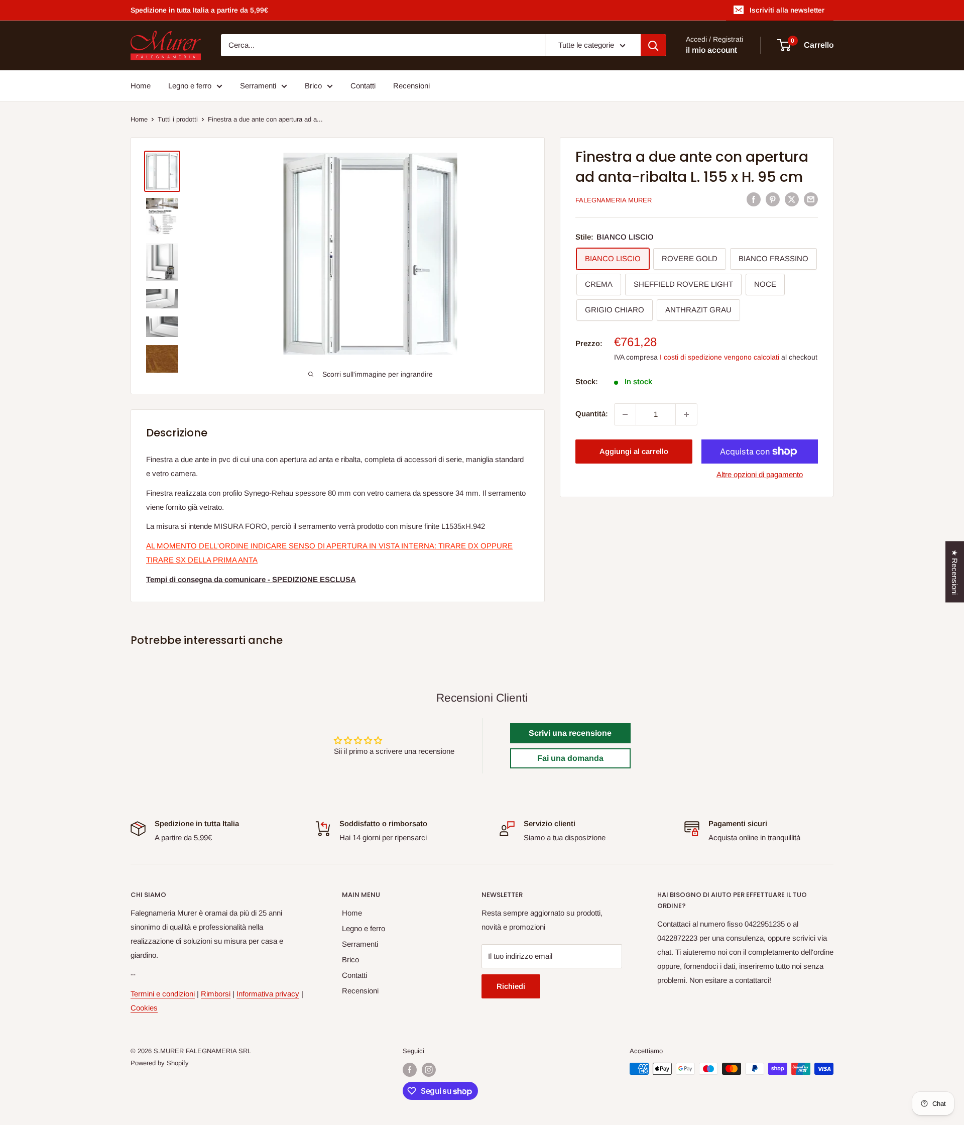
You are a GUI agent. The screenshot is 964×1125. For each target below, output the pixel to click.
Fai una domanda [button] (570, 758)
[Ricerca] (653, 45)
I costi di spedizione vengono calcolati (719, 358)
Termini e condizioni (163, 993)
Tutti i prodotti (178, 119)
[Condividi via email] (811, 199)
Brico (313, 85)
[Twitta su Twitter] (792, 199)
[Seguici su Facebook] (410, 1070)
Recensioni (411, 85)
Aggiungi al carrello (633, 451)
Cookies (144, 1007)
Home (141, 85)
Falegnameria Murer (613, 200)
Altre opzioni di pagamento (759, 474)
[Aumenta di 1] (686, 414)
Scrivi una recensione (570, 733)
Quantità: (591, 414)
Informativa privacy (267, 993)
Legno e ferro (189, 85)
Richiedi (511, 986)
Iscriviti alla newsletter (787, 10)
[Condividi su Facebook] (754, 199)
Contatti (363, 85)
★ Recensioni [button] (954, 572)
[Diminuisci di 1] (625, 414)
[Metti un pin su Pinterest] (773, 199)
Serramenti (258, 85)
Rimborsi (215, 993)
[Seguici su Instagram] (429, 1070)
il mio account (711, 50)
